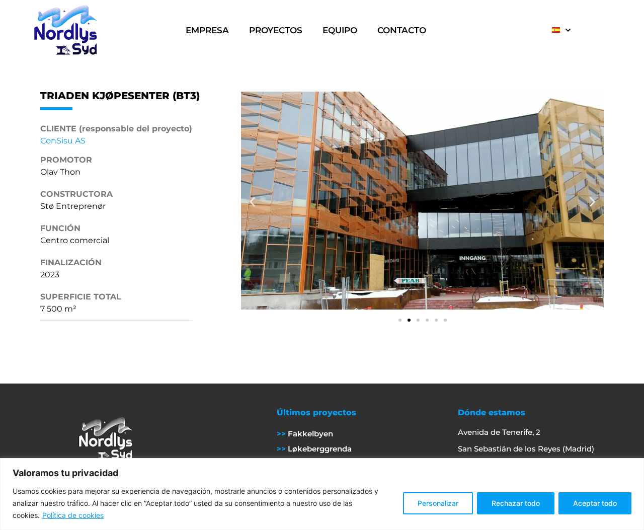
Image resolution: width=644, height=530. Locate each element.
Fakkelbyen (309, 433)
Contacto (401, 30)
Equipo (340, 30)
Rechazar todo (516, 503)
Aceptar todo (595, 503)
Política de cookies (73, 515)
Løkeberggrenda (319, 448)
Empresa (207, 30)
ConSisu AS (63, 140)
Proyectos (275, 30)
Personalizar (438, 503)
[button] (252, 202)
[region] (322, 494)
